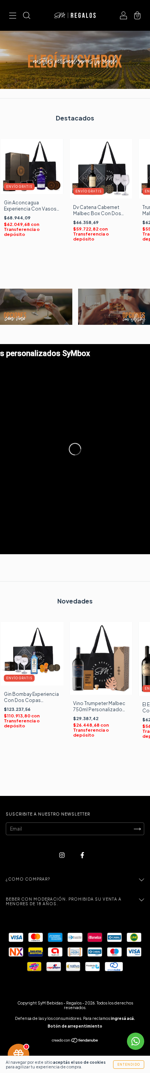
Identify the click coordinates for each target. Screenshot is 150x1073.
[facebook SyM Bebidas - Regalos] (82, 855)
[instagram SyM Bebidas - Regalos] (62, 855)
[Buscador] (26, 16)
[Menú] (13, 16)
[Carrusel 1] (36, 307)
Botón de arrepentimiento (75, 1026)
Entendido (128, 1064)
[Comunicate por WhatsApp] (135, 1041)
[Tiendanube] (75, 1041)
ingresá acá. (123, 1018)
